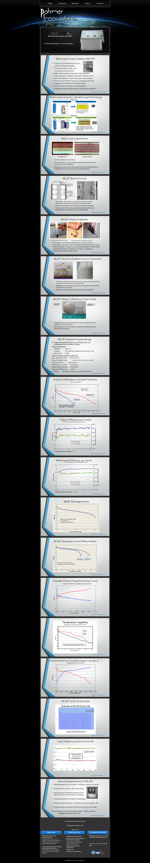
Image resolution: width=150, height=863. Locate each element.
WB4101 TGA (70, 849)
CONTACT (100, 3)
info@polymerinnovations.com (75, 825)
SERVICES (75, 3)
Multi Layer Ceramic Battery (74, 851)
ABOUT (87, 3)
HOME (50, 3)
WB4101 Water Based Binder (74, 836)
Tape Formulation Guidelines (74, 842)
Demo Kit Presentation (73, 844)
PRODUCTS (62, 3)
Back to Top (75, 829)
